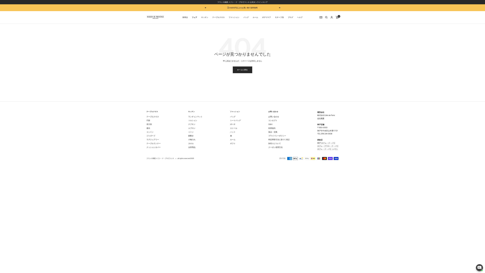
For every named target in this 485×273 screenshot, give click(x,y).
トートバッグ (235, 120)
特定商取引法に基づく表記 (279, 139)
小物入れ (191, 139)
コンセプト (272, 120)
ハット (232, 132)
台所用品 (191, 147)
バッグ (246, 17)
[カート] (337, 17)
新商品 (185, 17)
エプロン (191, 128)
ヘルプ (299, 17)
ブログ (290, 17)
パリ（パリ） (333, 149)
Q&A (270, 124)
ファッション (234, 17)
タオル (191, 143)
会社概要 (320, 118)
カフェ (320, 149)
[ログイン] (332, 17)
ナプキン (191, 124)
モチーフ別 (279, 17)
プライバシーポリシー (277, 136)
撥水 (148, 128)
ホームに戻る (242, 70)
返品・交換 (272, 132)
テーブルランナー (154, 143)
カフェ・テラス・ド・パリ (327, 146)
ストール (233, 128)
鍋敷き (191, 136)
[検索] (326, 17)
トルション (192, 120)
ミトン (191, 132)
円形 (148, 120)
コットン (150, 132)
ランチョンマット (195, 117)
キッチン (204, 17)
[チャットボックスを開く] (479, 267)
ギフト (232, 143)
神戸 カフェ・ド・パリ (326, 143)
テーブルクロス (218, 17)
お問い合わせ (273, 117)
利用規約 (271, 128)
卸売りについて (274, 143)
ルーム (255, 17)
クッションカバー (154, 147)
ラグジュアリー (153, 139)
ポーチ (232, 124)
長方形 (149, 124)
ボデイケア (266, 17)
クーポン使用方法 (275, 147)
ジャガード (151, 136)
